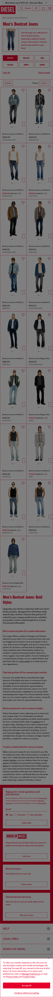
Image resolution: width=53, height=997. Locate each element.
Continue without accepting (26, 993)
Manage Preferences (31, 974)
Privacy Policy (12, 977)
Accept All (26, 985)
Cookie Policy (29, 977)
